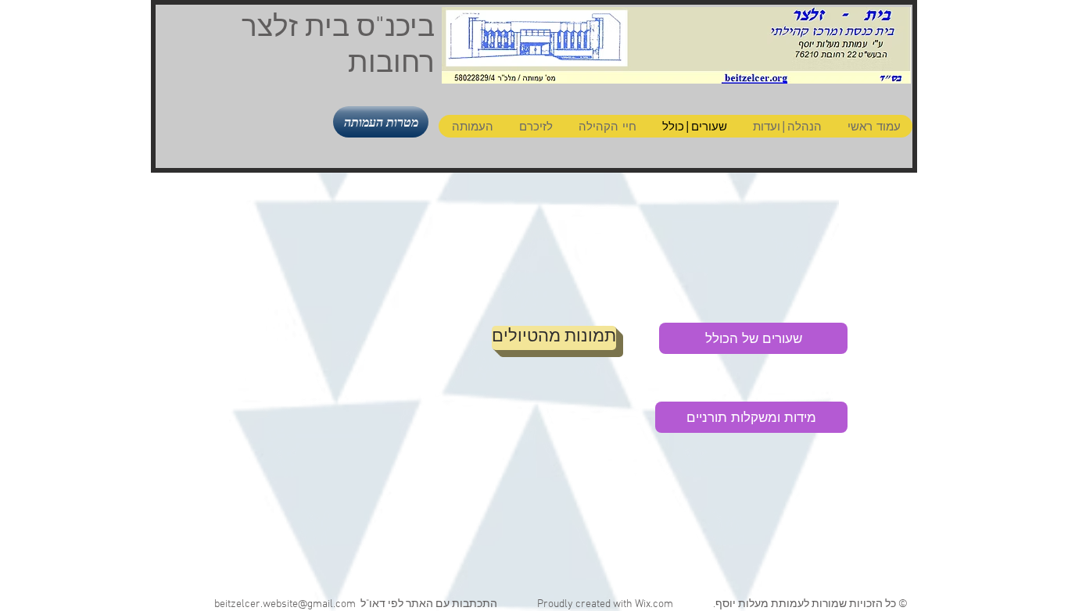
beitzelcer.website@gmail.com (285, 604)
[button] (380, 122)
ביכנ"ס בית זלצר (338, 29)
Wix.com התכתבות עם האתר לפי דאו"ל (514, 604)
